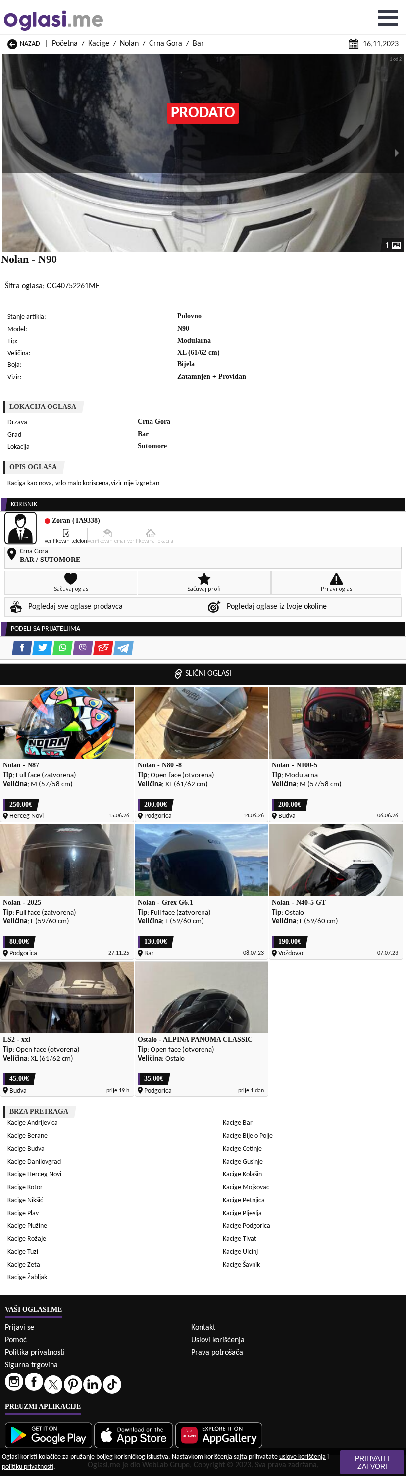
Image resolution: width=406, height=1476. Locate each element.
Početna (65, 44)
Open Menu (388, 18)
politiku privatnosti (27, 1467)
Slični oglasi (208, 674)
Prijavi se (19, 1328)
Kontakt (203, 1328)
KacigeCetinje (242, 1149)
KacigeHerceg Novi (34, 1174)
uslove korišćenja (302, 1457)
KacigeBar (238, 1123)
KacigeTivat (239, 1239)
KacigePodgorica (246, 1226)
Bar (198, 44)
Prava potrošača (217, 1353)
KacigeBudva (26, 1149)
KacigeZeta (23, 1265)
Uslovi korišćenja (218, 1340)
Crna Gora (165, 44)
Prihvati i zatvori (372, 1462)
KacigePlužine (27, 1226)
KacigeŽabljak (27, 1277)
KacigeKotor (25, 1187)
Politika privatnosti (35, 1353)
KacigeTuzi (22, 1252)
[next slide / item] (397, 153)
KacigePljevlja (242, 1213)
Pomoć (16, 1340)
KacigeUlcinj (240, 1252)
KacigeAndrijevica (32, 1123)
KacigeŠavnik (241, 1265)
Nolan (129, 44)
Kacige (98, 44)
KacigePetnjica (244, 1200)
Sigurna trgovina (31, 1365)
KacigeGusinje (243, 1162)
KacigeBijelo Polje (248, 1136)
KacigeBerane (27, 1136)
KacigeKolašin (242, 1174)
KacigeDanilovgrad (34, 1162)
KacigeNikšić (25, 1200)
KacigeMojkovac (246, 1187)
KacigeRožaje (26, 1239)
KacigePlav (23, 1213)
